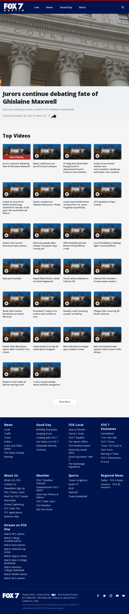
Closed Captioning (14, 504)
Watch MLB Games (14, 545)
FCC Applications (13, 512)
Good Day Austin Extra (78, 451)
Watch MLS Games (14, 578)
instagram (111, 595)
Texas (7, 437)
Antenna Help (11, 516)
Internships (10, 500)
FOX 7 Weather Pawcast (44, 482)
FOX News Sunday (14, 452)
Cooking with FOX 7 (47, 437)
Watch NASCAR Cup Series (15, 550)
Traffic (7, 433)
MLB (71, 488)
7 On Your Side (109, 437)
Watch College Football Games (12, 539)
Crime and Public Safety (13, 447)
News (8, 425)
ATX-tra (105, 461)
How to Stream (77, 429)
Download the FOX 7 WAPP (47, 489)
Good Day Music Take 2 (81, 458)
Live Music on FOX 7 (47, 441)
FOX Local (76, 425)
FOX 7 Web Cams (45, 501)
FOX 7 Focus (108, 441)
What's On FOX (12, 480)
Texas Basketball (78, 496)
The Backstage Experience (77, 465)
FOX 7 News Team (14, 492)
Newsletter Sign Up (14, 488)
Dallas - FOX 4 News (112, 480)
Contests (41, 449)
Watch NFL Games (14, 533)
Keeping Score (44, 433)
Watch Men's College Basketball (15, 561)
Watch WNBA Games (15, 574)
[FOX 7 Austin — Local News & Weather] (15, 7)
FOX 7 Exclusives (108, 427)
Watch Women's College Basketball (14, 569)
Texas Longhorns (78, 480)
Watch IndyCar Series (15, 556)
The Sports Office (78, 441)
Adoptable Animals (46, 445)
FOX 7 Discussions (111, 457)
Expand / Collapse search (123, 7)
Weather (42, 475)
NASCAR (73, 492)
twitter (104, 595)
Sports (73, 475)
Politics (8, 441)
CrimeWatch (107, 433)
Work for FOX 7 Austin (16, 496)
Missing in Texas (110, 453)
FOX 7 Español (76, 437)
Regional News (112, 475)
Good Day (43, 425)
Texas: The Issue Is (111, 445)
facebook (98, 595)
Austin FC (74, 484)
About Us (11, 475)
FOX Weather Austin (79, 445)
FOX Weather (43, 505)
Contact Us (10, 484)
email (123, 595)
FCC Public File (12, 508)
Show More (64, 402)
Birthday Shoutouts (46, 429)
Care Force (107, 449)
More (82, 7)
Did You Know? (44, 509)
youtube (117, 595)
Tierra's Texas (76, 433)
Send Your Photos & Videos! (47, 496)
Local (7, 429)
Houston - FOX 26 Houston (110, 486)
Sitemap (8, 456)
